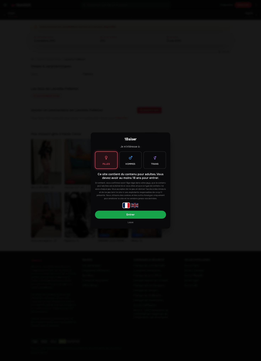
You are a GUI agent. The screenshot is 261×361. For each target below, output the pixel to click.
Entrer (130, 214)
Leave (130, 222)
